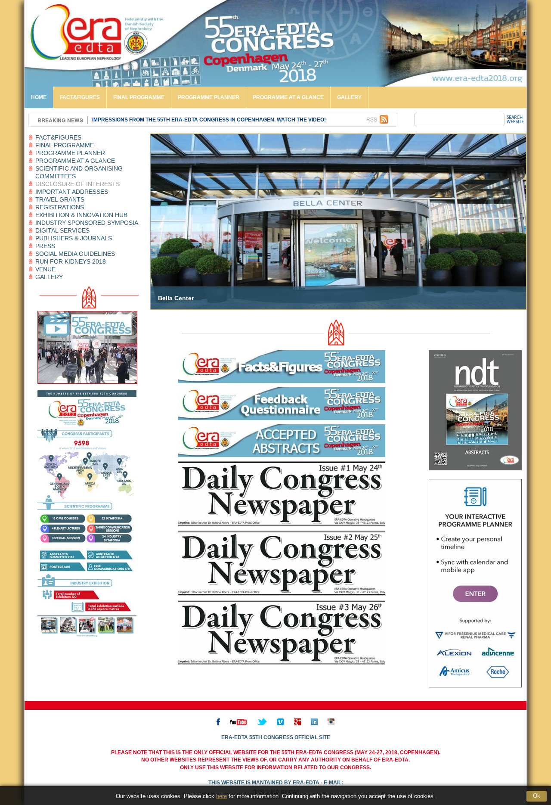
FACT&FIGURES (80, 97)
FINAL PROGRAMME (138, 97)
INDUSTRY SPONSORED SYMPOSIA (86, 222)
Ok (536, 796)
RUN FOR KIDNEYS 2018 (70, 261)
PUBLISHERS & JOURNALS (73, 238)
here (221, 796)
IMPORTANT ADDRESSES (71, 191)
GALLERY (349, 97)
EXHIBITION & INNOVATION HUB (81, 214)
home (38, 97)
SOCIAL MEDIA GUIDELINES (75, 253)
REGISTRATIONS (59, 207)
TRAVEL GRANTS (59, 199)
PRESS (45, 245)
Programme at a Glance (288, 97)
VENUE (45, 269)
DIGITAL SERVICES (62, 230)
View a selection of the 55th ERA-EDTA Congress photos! (175, 120)
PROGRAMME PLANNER (208, 97)
